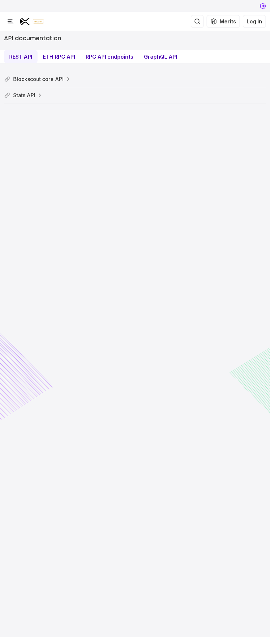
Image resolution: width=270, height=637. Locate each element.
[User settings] (262, 6)
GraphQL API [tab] (160, 56)
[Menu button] (10, 21)
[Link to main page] (25, 21)
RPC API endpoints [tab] (109, 56)
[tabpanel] (135, 87)
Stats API (24, 95)
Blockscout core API (38, 79)
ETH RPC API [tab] (59, 56)
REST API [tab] (20, 56)
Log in (254, 21)
